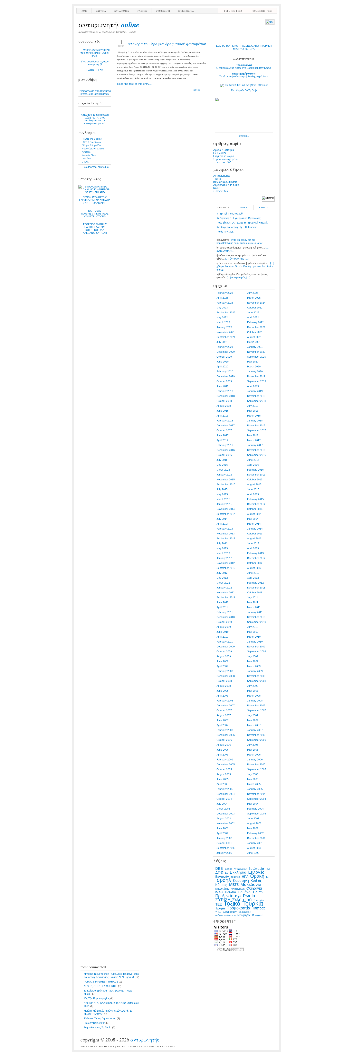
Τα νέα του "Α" (222, 162)
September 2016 (256, 455)
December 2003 (226, 813)
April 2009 (222, 666)
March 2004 (223, 808)
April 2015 (253, 494)
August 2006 (224, 744)
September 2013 (226, 538)
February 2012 (255, 582)
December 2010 (226, 617)
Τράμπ (220, 908)
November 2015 (226, 479)
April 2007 (222, 725)
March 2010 (254, 636)
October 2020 (224, 356)
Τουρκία (252, 903)
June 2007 (223, 720)
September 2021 (226, 337)
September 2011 (226, 597)
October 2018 (224, 401)
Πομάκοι (244, 892)
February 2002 (255, 833)
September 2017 (256, 430)
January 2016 (224, 474)
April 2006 (222, 754)
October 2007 (224, 710)
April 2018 (222, 415)
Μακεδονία (250, 884)
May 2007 (252, 720)
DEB (219, 868)
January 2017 (255, 445)
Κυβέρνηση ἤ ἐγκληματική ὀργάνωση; (239, 218)
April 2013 (253, 548)
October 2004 (224, 798)
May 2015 (222, 494)
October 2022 (255, 307)
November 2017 (256, 425)
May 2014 (252, 518)
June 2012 (253, 572)
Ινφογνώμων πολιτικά (93, 148)
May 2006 (252, 749)
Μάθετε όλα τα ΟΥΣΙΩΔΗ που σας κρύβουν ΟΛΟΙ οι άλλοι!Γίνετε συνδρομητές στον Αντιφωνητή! (95, 60)
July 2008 (252, 685)
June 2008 (223, 690)
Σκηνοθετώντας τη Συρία (97, 1027)
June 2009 (223, 661)
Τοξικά (217, 178)
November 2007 (256, 705)
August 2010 (224, 627)
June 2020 (223, 361)
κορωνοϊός (244, 911)
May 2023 (222, 307)
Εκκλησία (238, 872)
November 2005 (256, 764)
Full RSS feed (233, 10)
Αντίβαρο (86, 152)
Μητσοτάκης (222, 888)
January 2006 (255, 759)
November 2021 (226, 332)
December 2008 (226, 676)
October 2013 (255, 533)
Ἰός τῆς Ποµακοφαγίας (96, 998)
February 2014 (225, 528)
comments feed (262, 10)
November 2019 (256, 376)
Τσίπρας (258, 908)
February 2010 (225, 641)
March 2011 (253, 607)
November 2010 (256, 617)
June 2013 (253, 543)
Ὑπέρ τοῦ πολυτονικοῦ (230, 213)
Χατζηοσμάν (230, 911)
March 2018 (254, 415)
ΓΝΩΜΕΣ (142, 10)
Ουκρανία (254, 888)
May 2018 (252, 410)
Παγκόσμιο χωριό (223, 156)
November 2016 (256, 450)
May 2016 (222, 464)
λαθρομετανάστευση (225, 915)
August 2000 (254, 848)
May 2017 (252, 435)
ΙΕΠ (268, 876)
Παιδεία (230, 892)
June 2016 (253, 460)
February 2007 (225, 730)
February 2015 (255, 499)
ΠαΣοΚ (219, 892)
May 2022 (222, 317)
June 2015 (253, 489)
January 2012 (224, 587)
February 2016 (255, 469)
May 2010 (252, 631)
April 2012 (253, 577)
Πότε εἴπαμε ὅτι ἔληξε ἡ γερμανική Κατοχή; (242, 222)
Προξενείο (224, 895)
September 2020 (256, 356)
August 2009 (224, 656)
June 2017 (223, 435)
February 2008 (225, 700)
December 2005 (226, 764)
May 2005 (252, 779)
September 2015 (226, 484)
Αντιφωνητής (108, 24)
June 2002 (223, 828)
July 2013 (222, 543)
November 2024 (256, 302)
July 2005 (252, 774)
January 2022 (224, 327)
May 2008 (252, 690)
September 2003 (256, 813)
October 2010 (224, 622)
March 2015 (223, 499)
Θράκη (257, 876)
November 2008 (256, 676)
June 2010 (223, 631)
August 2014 (254, 514)
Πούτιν (258, 892)
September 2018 (256, 401)
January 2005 (255, 789)
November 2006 (256, 735)
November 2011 (226, 592)
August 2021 (254, 337)
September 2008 (256, 681)
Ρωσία (249, 895)
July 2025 (252, 292)
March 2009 (254, 666)
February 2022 (255, 322)
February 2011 (225, 612)
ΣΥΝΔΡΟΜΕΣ (121, 10)
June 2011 (222, 602)
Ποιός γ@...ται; (225, 231)
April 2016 (253, 464)
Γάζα (268, 869)
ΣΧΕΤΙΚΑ (101, 10)
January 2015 (224, 504)
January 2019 (255, 391)
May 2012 (222, 577)
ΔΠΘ (219, 872)
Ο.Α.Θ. (85, 161)
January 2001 (255, 843)
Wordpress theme (162, 1046)
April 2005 (222, 784)
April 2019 (253, 386)
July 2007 (252, 715)
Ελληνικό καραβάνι (91, 145)
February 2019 (225, 391)
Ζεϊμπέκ (235, 876)
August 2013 (254, 538)
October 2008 (224, 681)
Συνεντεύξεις (220, 191)
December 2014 (256, 504)
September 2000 (226, 848)
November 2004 (256, 794)
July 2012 (222, 572)
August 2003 (224, 818)
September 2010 (256, 622)
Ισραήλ (223, 880)
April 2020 (222, 366)
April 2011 (222, 607)
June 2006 (223, 749)
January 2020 (255, 371)
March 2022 (223, 322)
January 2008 (255, 700)
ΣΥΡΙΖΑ (222, 899)
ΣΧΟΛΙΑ (263, 207)
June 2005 (223, 779)
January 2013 (224, 558)
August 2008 (224, 685)
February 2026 (225, 292)
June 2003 (253, 818)
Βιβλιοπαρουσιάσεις (225, 181)
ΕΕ (226, 873)
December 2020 (226, 351)
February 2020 (225, 371)
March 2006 (254, 754)
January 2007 (255, 730)
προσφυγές (258, 915)
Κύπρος (221, 885)
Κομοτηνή (241, 881)
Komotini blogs (89, 155)
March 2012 (223, 582)
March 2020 (254, 366)
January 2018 (255, 420)
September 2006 (256, 740)
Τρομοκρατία (238, 908)
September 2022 (226, 312)
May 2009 (252, 661)
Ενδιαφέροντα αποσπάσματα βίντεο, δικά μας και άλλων (95, 92)
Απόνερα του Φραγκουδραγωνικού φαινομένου (167, 43)
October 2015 (255, 479)
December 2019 (226, 376)
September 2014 (226, 514)
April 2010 (222, 636)
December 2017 (226, 425)
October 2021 (255, 332)
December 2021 (256, 327)
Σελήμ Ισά (242, 899)
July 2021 (222, 342)
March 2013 (223, 553)
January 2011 (255, 612)
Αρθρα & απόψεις (223, 149)
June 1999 (253, 853)
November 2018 (256, 396)
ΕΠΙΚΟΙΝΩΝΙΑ (186, 10)
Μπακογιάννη (238, 889)
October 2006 (224, 740)
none (196, 89)
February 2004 (255, 808)
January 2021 (255, 347)
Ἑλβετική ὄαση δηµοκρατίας (100, 1018)
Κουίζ (216, 188)
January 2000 (224, 853)
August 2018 (224, 405)
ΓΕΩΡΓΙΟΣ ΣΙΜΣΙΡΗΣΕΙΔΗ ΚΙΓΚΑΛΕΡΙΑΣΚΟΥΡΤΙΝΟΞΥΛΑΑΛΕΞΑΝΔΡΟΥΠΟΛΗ (95, 228)
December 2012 (256, 558)
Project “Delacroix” (94, 1023)
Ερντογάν (222, 876)
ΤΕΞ (218, 904)
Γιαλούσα (86, 158)
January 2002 (224, 838)
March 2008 (254, 695)
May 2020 (252, 361)
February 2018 (225, 420)
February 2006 (225, 759)
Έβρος (228, 868)
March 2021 (254, 342)
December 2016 (226, 450)
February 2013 (255, 553)
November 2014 (226, 509)
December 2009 (226, 646)
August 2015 (254, 484)
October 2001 (224, 843)
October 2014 (255, 509)
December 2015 (256, 474)
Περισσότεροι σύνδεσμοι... (97, 167)
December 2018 (226, 396)
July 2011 (252, 597)
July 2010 (252, 627)
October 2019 (224, 381)
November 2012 (226, 563)
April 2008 (222, 695)
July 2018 (252, 405)
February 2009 (225, 671)
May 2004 (252, 803)
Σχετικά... (244, 135)
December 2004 (226, 794)
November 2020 (256, 351)
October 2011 (254, 592)
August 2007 (224, 715)
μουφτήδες (243, 915)
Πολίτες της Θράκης (92, 139)
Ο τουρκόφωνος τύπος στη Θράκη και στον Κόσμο (243, 66)
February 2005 (225, 789)
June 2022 (253, 312)
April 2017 (222, 440)
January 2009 (255, 671)
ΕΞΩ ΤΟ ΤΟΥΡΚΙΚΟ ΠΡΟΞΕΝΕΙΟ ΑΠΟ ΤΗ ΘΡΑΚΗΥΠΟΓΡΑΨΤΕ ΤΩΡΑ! (244, 47)
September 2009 (256, 651)
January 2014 (255, 528)
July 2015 (222, 489)
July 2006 (252, 744)
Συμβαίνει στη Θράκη (225, 159)
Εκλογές (256, 872)
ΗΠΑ (245, 876)
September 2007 (256, 710)
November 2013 (226, 533)
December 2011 (256, 587)
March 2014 (254, 523)
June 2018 (223, 410)
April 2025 (222, 297)
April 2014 (222, 523)
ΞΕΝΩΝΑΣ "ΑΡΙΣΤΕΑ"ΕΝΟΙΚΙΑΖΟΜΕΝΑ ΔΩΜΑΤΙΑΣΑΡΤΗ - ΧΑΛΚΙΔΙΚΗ (94, 200)
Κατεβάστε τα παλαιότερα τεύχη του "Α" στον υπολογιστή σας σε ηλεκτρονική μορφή (95, 119)
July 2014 (222, 518)
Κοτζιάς (256, 880)
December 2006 (226, 735)
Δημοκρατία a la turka (226, 184)
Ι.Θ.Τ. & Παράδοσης (91, 142)
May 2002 (252, 828)
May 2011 (252, 602)
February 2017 (225, 445)
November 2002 (226, 823)
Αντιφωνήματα (221, 175)
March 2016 (223, 469)
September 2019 (256, 381)
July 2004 (222, 803)
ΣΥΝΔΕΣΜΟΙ (163, 10)
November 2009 (256, 646)
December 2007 (226, 705)
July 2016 (222, 460)
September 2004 (256, 798)
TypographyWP (137, 1046)
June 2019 (223, 386)
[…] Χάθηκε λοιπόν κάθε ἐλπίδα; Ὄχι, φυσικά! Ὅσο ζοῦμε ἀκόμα (245, 266)
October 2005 (224, 769)
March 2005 (254, 784)
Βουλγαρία (256, 868)
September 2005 (256, 769)
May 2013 (222, 548)
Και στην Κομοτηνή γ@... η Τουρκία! (237, 227)
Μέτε (234, 884)
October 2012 (255, 563)
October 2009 (224, 651)
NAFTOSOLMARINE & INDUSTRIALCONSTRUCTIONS (94, 213)
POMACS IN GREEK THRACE (101, 981)
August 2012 (254, 568)
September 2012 (226, 568)
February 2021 (225, 347)
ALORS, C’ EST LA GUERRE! (100, 986)
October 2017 (224, 430)
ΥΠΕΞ (218, 912)
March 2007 (254, 725)
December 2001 (256, 838)
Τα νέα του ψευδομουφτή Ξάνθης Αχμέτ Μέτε (243, 75)
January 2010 (255, 641)
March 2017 (254, 440)
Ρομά (238, 896)
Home (84, 10)
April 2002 (222, 833)
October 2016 (224, 455)
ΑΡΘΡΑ (243, 207)
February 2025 (225, 302)
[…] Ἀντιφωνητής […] (236, 258)
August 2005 (224, 774)
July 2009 (252, 656)
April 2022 (253, 317)
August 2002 (254, 823)
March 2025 (254, 297)
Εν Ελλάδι (219, 153)
